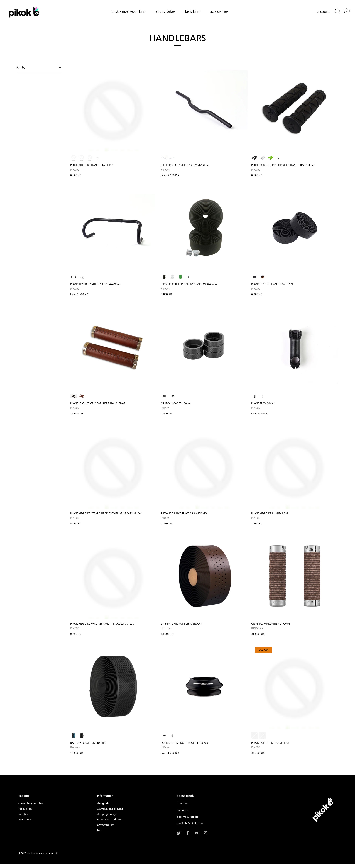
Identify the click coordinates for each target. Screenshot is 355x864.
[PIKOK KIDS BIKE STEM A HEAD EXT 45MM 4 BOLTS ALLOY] (113, 466)
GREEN (271, 158)
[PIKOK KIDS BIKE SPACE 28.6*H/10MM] (204, 466)
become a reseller (187, 816)
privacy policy (105, 824)
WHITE (172, 158)
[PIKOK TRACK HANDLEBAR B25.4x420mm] (113, 228)
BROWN (262, 277)
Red (81, 158)
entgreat (52, 853)
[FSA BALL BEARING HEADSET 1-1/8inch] (204, 686)
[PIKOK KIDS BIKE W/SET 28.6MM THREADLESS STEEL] (113, 576)
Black (73, 158)
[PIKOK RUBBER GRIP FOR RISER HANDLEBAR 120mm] (294, 108)
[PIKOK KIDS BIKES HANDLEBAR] (294, 466)
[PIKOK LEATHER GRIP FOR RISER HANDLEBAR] (113, 347)
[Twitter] (179, 832)
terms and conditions (110, 819)
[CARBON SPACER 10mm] (204, 347)
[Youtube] (196, 832)
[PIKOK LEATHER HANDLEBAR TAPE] (294, 228)
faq (99, 830)
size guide (103, 803)
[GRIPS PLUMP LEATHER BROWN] (294, 576)
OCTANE (73, 735)
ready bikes (165, 11)
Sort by (21, 67)
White (90, 158)
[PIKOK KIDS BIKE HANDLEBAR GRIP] (113, 108)
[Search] (337, 11)
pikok (29, 853)
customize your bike (129, 11)
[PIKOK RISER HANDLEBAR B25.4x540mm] (204, 108)
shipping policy (106, 814)
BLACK (164, 158)
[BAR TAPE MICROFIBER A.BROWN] (204, 576)
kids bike (192, 11)
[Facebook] (188, 832)
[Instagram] (205, 832)
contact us (183, 809)
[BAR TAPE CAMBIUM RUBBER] (113, 686)
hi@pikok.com (194, 823)
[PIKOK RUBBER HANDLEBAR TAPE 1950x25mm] (204, 228)
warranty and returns (110, 808)
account (323, 11)
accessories (219, 11)
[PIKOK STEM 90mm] (294, 347)
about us (182, 803)
